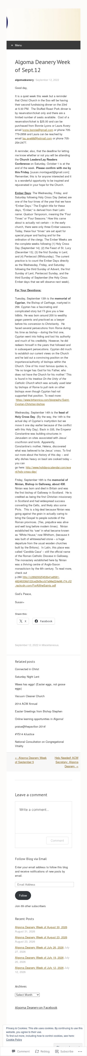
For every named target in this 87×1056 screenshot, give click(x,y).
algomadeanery (24, 80)
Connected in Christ (27, 669)
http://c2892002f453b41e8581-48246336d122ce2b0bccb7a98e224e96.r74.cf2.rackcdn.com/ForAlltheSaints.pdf (43, 581)
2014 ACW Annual (26, 704)
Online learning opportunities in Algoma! (39, 719)
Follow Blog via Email (31, 859)
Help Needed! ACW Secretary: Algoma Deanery (66, 762)
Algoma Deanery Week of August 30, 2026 (41, 927)
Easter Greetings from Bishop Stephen (38, 711)
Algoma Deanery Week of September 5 (31, 760)
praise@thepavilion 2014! (30, 726)
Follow (23, 895)
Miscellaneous (50, 645)
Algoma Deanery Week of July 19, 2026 (39, 957)
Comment (57, 840)
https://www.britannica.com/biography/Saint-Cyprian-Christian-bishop (42, 402)
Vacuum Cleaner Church (30, 696)
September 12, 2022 (47, 80)
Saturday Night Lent (27, 677)
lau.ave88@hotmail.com (37, 138)
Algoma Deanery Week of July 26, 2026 (39, 947)
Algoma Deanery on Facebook (36, 1007)
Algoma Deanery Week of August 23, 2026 (41, 937)
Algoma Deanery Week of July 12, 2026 (39, 968)
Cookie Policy (14, 1039)
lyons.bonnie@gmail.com (37, 130)
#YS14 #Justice (24, 734)
